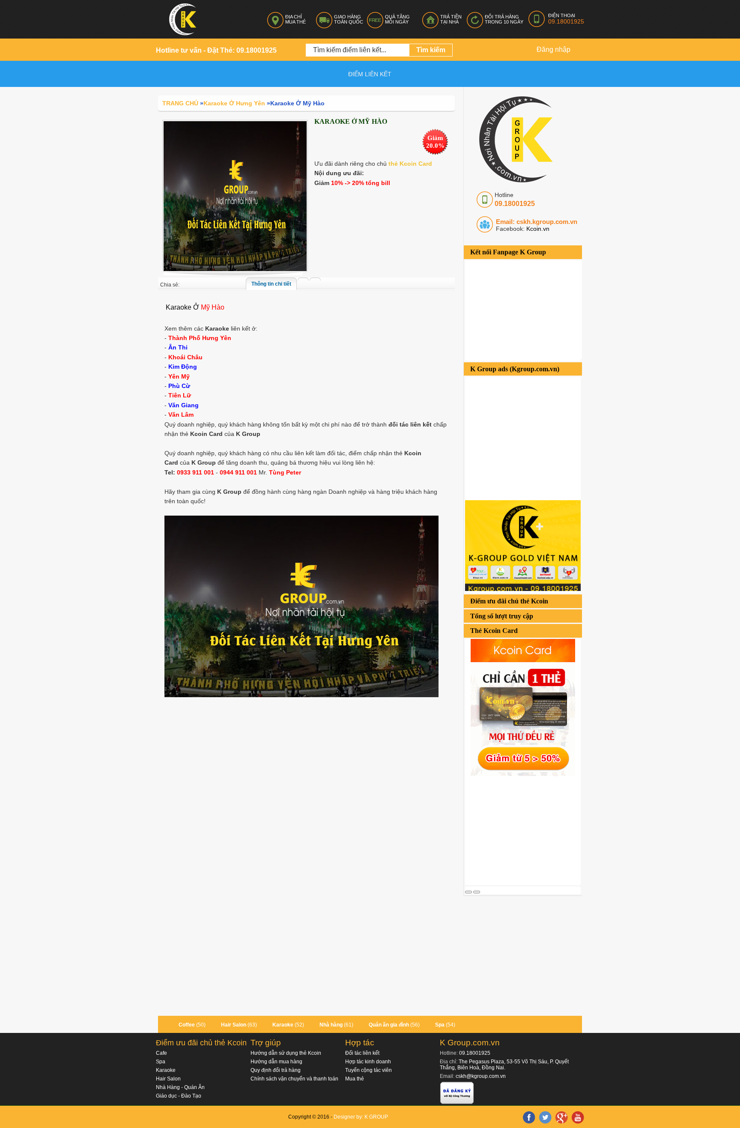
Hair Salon (233, 1025)
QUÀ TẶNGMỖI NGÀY (397, 19)
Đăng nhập (553, 49)
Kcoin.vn (537, 228)
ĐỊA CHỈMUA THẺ (295, 19)
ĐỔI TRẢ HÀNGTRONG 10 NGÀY (504, 19)
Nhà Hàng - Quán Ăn (180, 1087)
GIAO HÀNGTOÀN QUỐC (348, 19)
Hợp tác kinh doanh (368, 1062)
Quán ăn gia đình (389, 1025)
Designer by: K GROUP (361, 1117)
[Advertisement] (529, 829)
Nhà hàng (331, 1025)
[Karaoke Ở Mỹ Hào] (235, 195)
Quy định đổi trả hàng (276, 1070)
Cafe (161, 1053)
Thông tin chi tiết (271, 284)
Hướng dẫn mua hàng (276, 1062)
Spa (440, 1025)
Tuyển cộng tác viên (368, 1070)
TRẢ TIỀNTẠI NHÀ (451, 19)
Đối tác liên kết (362, 1053)
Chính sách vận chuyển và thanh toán (294, 1079)
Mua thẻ (354, 1079)
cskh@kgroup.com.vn (481, 1076)
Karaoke (282, 1025)
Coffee (187, 1025)
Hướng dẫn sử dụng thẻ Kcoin (286, 1053)
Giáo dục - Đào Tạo (178, 1096)
